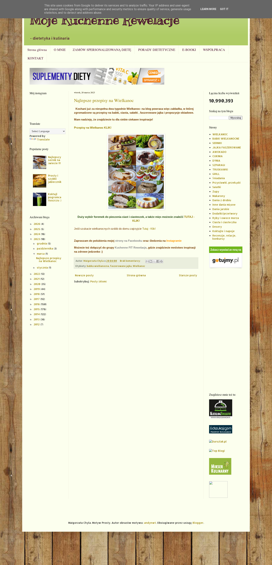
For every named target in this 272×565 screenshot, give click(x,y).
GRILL (216, 173)
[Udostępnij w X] (154, 261)
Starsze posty (188, 275)
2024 (37, 234)
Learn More (208, 9)
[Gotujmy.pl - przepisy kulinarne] (225, 267)
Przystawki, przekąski (226, 182)
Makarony (218, 195)
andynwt (150, 522)
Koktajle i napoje (223, 231)
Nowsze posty (84, 275)
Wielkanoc (139, 265)
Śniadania (218, 178)
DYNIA (216, 160)
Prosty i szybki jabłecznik (54, 178)
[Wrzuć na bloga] (151, 261)
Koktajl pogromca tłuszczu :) (54, 197)
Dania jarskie (220, 209)
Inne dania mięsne (224, 204)
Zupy (215, 191)
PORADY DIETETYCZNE (156, 49)
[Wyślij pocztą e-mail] (147, 261)
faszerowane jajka (121, 265)
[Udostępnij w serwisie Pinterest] (161, 261)
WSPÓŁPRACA (214, 49)
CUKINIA (217, 156)
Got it (224, 9)
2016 (37, 304)
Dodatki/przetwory (224, 213)
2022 (37, 273)
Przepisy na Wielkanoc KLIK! (92, 127)
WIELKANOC (220, 134)
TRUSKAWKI (220, 169)
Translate (43, 139)
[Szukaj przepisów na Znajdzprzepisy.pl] (217, 450)
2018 (37, 294)
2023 (37, 239)
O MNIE (60, 49)
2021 (37, 278)
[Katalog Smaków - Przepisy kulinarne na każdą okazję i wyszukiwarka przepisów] (220, 417)
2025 (37, 229)
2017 (37, 299)
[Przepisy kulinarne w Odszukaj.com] (220, 432)
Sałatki (216, 187)
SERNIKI (217, 143)
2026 (37, 223)
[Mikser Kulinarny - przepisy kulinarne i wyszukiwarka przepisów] (220, 473)
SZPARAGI (218, 165)
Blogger (198, 522)
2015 (37, 309)
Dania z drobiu (221, 200)
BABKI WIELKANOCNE (225, 138)
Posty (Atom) (98, 281)
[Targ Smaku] (218, 496)
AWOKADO (219, 151)
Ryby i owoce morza (225, 217)
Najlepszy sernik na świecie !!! (54, 160)
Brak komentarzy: (130, 260)
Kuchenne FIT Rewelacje (131, 247)
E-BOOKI (189, 49)
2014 (37, 314)
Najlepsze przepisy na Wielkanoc (104, 100)
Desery (217, 226)
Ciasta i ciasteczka (224, 222)
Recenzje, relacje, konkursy (224, 237)
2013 (37, 319)
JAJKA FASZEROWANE (226, 147)
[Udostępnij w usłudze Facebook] (158, 261)
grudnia (42, 243)
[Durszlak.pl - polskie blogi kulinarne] (218, 441)
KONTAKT (35, 58)
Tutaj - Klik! (149, 228)
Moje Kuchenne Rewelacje (104, 20)
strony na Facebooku (128, 240)
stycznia (43, 267)
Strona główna (37, 49)
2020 (37, 284)
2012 (37, 324)
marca (41, 253)
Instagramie (174, 240)
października (45, 248)
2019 (37, 289)
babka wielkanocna (98, 265)
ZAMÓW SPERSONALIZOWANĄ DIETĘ (102, 49)
